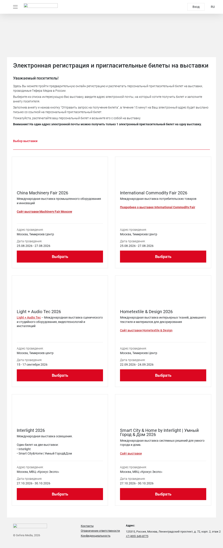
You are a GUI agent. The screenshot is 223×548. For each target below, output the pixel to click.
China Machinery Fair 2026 (42, 192)
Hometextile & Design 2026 (146, 311)
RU (213, 6)
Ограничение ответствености (100, 530)
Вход (196, 6)
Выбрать (60, 256)
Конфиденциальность (95, 535)
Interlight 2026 (31, 430)
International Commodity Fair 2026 (153, 192)
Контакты (87, 526)
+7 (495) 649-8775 (137, 536)
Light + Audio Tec (29, 317)
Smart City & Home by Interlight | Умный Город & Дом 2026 (159, 432)
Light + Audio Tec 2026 (39, 311)
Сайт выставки (131, 453)
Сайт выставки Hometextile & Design (146, 330)
